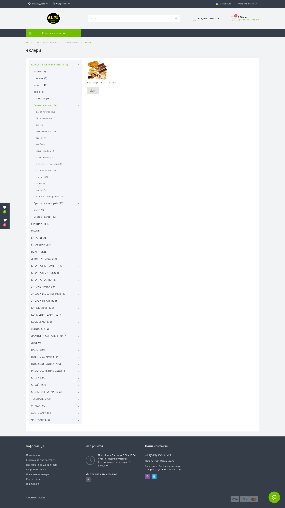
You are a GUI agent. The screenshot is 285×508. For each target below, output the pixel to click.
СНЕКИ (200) (38, 377)
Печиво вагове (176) (45, 105)
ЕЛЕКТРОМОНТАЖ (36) (45, 272)
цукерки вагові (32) (45, 216)
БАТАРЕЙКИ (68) (40, 244)
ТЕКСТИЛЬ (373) (40, 398)
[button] (38, 4)
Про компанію (34, 455)
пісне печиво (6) (44, 157)
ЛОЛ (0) (36, 342)
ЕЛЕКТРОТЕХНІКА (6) (43, 279)
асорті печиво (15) (45, 111)
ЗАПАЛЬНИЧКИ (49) (43, 286)
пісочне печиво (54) (46, 170)
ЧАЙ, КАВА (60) (40, 419)
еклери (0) (41, 137)
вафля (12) (40, 71)
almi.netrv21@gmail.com (159, 460)
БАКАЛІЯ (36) (39, 237)
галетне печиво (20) (46, 131)
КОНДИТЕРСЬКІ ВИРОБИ (46, 42)
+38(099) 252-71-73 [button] (158, 455)
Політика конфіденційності (41, 464)
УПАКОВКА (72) (40, 405)
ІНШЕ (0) (36, 230)
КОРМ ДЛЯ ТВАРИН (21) (46, 314)
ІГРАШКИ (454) (40, 223)
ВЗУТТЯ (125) (39, 251)
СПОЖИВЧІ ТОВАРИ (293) (46, 391)
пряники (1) (42, 176)
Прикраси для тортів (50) (48, 203)
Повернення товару (37, 474)
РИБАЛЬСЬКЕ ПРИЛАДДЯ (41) (49, 370)
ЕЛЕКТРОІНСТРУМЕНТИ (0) (47, 265)
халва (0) (39, 210)
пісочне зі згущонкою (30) (49, 163)
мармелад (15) (42, 98)
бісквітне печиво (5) (46, 118)
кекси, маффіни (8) (45, 150)
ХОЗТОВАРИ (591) (42, 412)
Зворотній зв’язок (36, 469)
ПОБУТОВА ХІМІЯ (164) (45, 356)
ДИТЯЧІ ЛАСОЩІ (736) (44, 258)
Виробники (32, 483)
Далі (92, 90)
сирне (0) (40, 183)
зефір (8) (39, 91)
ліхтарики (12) (40, 328)
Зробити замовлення (248, 19)
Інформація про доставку (40, 460)
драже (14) (40, 85)
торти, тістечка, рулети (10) (49, 196)
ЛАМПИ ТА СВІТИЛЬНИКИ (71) (49, 335)
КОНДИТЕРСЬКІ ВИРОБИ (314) (49, 64)
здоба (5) (40, 144)
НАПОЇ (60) (38, 349)
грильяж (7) (40, 78)
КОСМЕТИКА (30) (41, 321)
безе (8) (40, 124)
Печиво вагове (71, 42)
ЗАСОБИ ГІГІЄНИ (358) (44, 300)
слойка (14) (41, 189)
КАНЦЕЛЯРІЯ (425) (42, 307)
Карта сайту (33, 479)
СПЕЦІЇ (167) (38, 384)
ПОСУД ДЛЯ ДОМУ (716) (46, 363)
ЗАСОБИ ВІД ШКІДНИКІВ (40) (48, 293)
